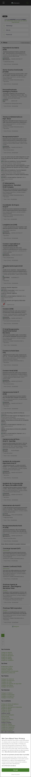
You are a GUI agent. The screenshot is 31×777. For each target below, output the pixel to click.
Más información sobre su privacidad (15, 752)
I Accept (15, 770)
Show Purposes (15, 774)
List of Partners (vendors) (9, 765)
